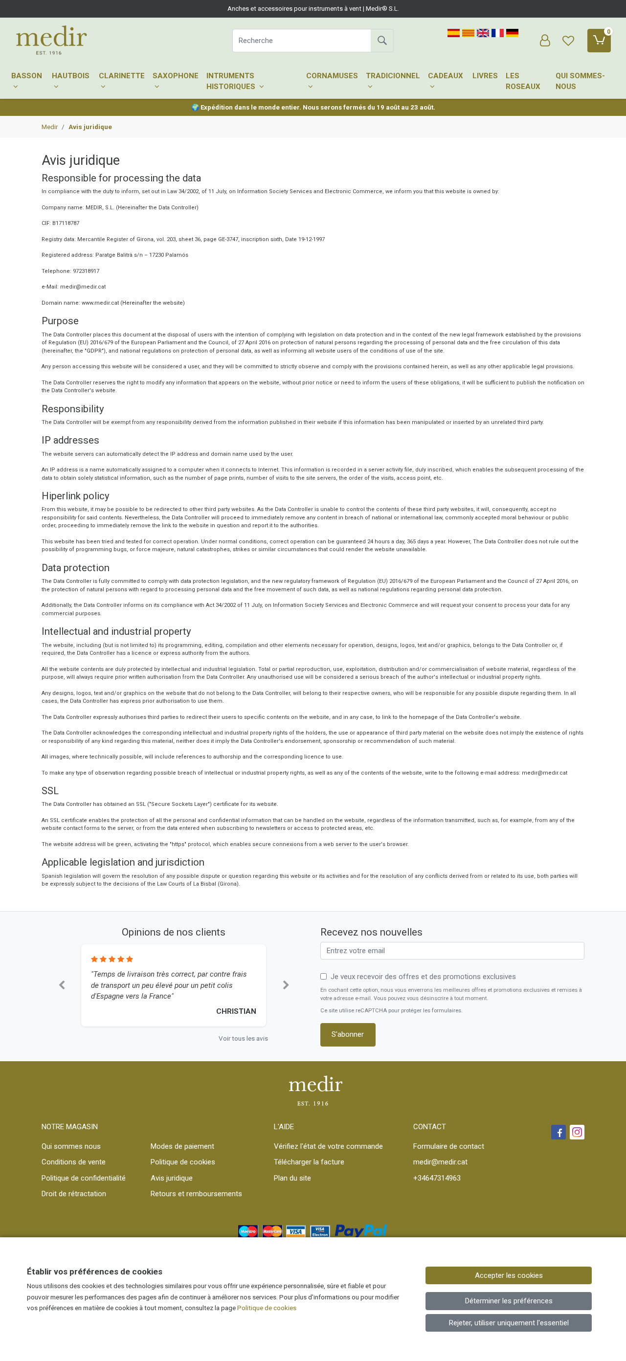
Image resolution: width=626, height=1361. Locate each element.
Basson (26, 75)
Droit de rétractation (74, 1193)
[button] (61, 985)
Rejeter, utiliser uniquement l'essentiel (509, 1322)
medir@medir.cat (440, 1162)
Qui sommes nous (71, 1146)
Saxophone (176, 75)
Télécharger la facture (309, 1162)
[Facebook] (558, 1132)
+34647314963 (437, 1178)
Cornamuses (332, 75)
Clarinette (122, 75)
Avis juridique (172, 1178)
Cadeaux (445, 75)
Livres (485, 75)
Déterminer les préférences (509, 1300)
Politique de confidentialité (84, 1178)
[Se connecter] (545, 40)
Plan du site (292, 1178)
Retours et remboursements (196, 1193)
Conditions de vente (74, 1162)
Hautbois (70, 75)
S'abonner (348, 1034)
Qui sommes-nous (580, 81)
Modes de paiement (182, 1146)
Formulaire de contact (448, 1146)
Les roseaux (523, 81)
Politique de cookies (183, 1162)
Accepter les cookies (509, 1275)
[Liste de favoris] (568, 40)
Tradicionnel (393, 75)
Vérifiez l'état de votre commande (328, 1146)
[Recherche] (382, 40)
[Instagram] (577, 1132)
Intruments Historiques (231, 81)
